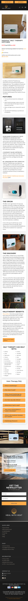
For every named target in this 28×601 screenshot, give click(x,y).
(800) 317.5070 (7, 573)
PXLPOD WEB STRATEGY (15, 598)
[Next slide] (26, 437)
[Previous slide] (1, 437)
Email (5, 575)
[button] (25, 7)
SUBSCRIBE (14, 503)
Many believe (6, 314)
